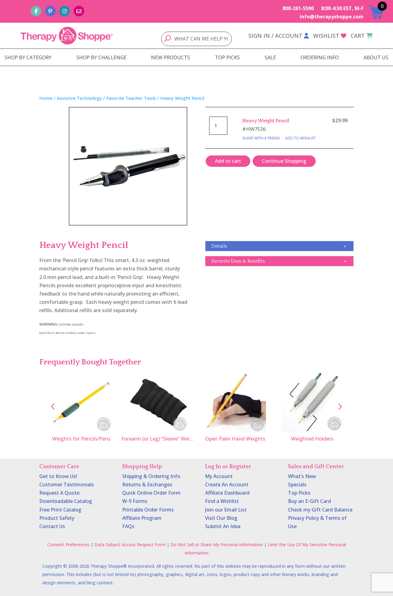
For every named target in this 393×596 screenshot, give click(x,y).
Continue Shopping (284, 161)
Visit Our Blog (221, 518)
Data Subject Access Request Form (129, 544)
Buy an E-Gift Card (309, 501)
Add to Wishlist (300, 138)
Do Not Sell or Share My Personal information (216, 544)
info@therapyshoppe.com (332, 16)
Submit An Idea (222, 526)
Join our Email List (226, 509)
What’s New (302, 476)
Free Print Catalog (60, 509)
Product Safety (56, 518)
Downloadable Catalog (65, 501)
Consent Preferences (68, 544)
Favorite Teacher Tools (131, 98)
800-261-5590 (298, 8)
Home (46, 98)
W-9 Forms (134, 501)
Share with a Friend (261, 138)
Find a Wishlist (222, 501)
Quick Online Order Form (151, 492)
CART (358, 35)
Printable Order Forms (148, 509)
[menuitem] (28, 57)
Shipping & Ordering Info (151, 476)
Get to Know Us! (58, 476)
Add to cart (228, 161)
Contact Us (52, 526)
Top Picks (299, 492)
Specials (297, 484)
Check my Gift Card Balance (320, 509)
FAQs (128, 526)
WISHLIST (326, 35)
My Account (219, 476)
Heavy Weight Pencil (265, 121)
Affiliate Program (141, 518)
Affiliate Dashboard (227, 492)
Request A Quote (59, 492)
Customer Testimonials (66, 484)
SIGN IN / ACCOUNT (275, 35)
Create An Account (226, 484)
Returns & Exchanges (147, 484)
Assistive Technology (79, 98)
